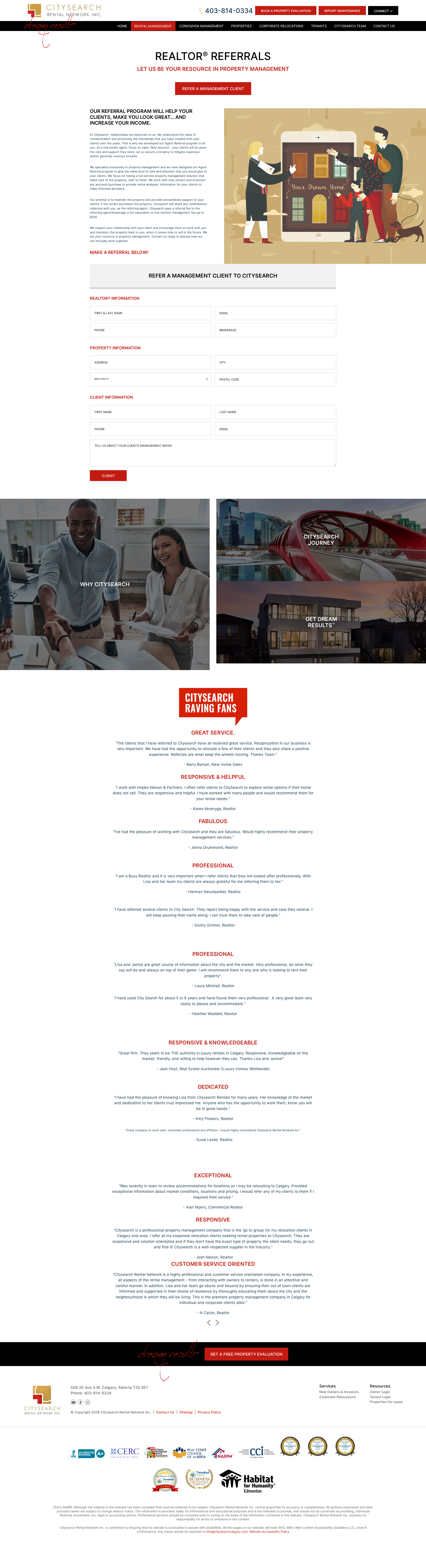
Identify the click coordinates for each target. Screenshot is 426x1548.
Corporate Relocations (337, 1397)
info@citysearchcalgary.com (227, 1531)
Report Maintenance (342, 11)
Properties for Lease (386, 1402)
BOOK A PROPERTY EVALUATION (286, 11)
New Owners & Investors (339, 1392)
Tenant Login (380, 1397)
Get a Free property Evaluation (246, 1354)
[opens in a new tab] (247, 1481)
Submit (108, 475)
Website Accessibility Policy (269, 1531)
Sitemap (186, 1412)
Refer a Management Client (213, 88)
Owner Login (380, 1392)
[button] (209, 1322)
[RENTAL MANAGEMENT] (153, 26)
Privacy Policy (209, 1412)
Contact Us (165, 1412)
